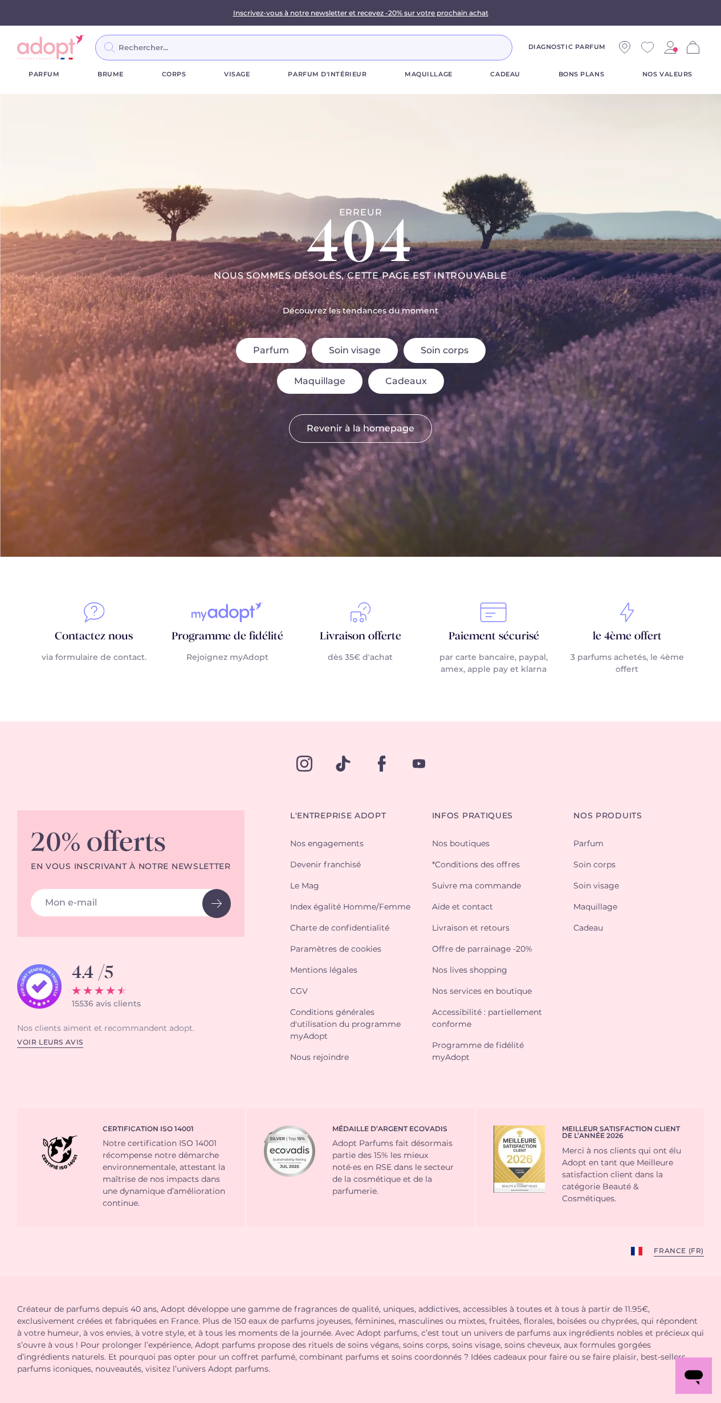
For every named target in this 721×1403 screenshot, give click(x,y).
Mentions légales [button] (323, 970)
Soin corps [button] (594, 865)
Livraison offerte (360, 636)
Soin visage (355, 350)
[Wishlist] (647, 47)
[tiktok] (343, 763)
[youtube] (419, 763)
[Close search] (526, 47)
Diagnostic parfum (567, 47)
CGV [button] (299, 992)
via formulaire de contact (93, 658)
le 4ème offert (627, 636)
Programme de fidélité (227, 636)
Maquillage (429, 74)
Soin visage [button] (596, 886)
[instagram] (304, 763)
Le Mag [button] (304, 886)
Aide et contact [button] (462, 907)
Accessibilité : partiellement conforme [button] (487, 1019)
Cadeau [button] (588, 928)
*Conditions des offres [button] (476, 865)
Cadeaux (406, 381)
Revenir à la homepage (360, 428)
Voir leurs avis (50, 1042)
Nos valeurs (667, 74)
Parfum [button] (588, 844)
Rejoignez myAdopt (227, 658)
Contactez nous (94, 636)
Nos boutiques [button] (461, 844)
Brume (110, 74)
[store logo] (51, 47)
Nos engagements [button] (327, 844)
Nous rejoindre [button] (319, 1058)
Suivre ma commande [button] (476, 886)
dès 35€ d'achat (360, 658)
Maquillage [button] (595, 907)
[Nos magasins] (625, 47)
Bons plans (582, 74)
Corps (174, 74)
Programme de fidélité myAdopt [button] (478, 1052)
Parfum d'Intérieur (327, 74)
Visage (237, 74)
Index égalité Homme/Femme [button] (350, 907)
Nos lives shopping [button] (469, 970)
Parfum (43, 74)
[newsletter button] (216, 903)
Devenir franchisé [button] (325, 865)
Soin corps (445, 350)
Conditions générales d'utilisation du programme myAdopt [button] (345, 1025)
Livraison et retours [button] (471, 928)
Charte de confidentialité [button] (339, 928)
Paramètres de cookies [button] (335, 949)
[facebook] (381, 763)
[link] (670, 47)
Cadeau (505, 74)
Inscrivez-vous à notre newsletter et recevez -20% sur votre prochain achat (360, 13)
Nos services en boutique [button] (482, 992)
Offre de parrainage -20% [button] (482, 949)
